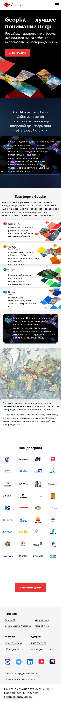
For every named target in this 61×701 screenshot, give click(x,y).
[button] (30, 587)
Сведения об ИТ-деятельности (20, 679)
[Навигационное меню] (57, 4)
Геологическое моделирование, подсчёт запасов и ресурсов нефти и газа (22, 302)
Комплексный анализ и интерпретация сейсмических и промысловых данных (20, 279)
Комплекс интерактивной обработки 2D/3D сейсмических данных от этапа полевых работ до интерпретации (23, 258)
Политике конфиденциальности (21, 695)
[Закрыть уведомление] (58, 686)
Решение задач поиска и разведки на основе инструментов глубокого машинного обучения (20, 232)
